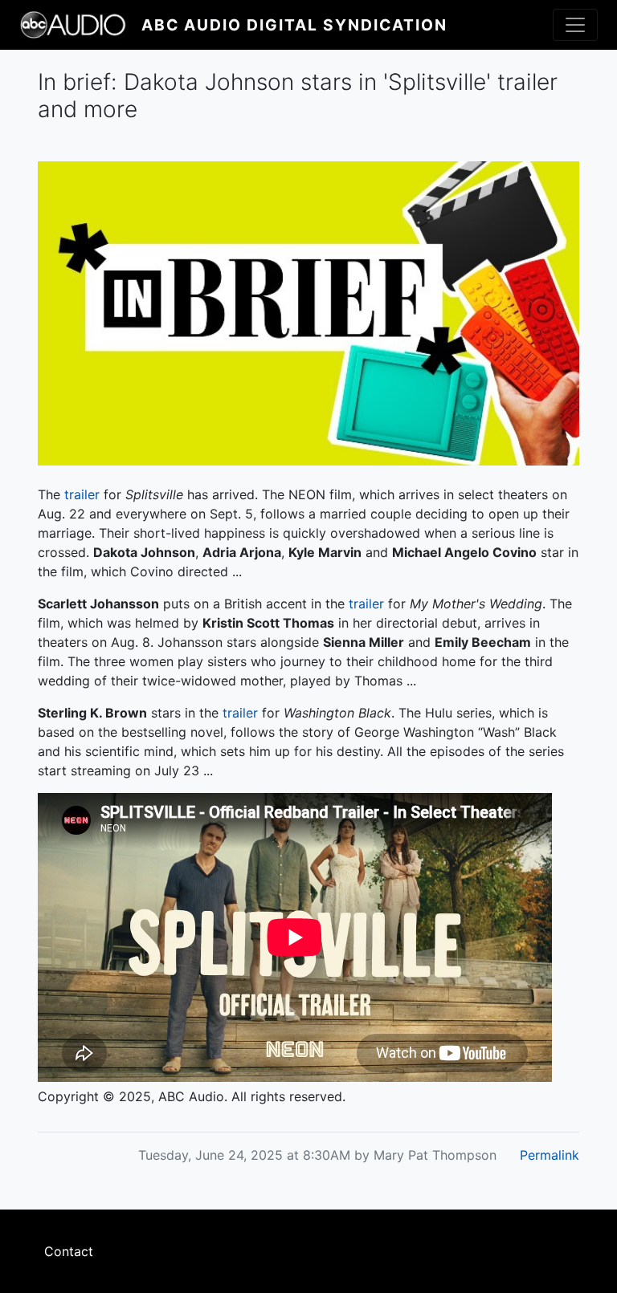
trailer (82, 494)
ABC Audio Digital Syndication (294, 25)
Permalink (549, 1155)
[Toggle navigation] (575, 25)
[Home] (80, 24)
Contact (68, 1251)
